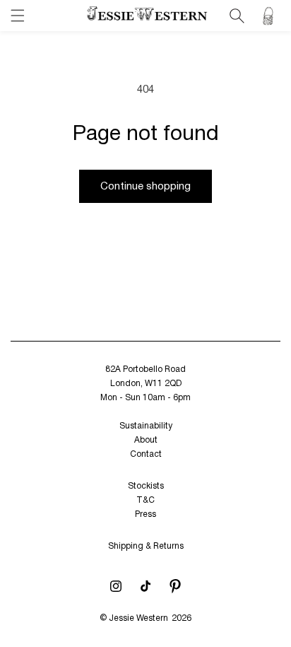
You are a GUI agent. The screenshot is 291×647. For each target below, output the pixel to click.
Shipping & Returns (146, 546)
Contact (146, 454)
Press (145, 514)
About (146, 440)
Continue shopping (145, 187)
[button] (17, 15)
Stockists (146, 486)
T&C (145, 500)
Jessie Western (138, 618)
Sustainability (145, 426)
